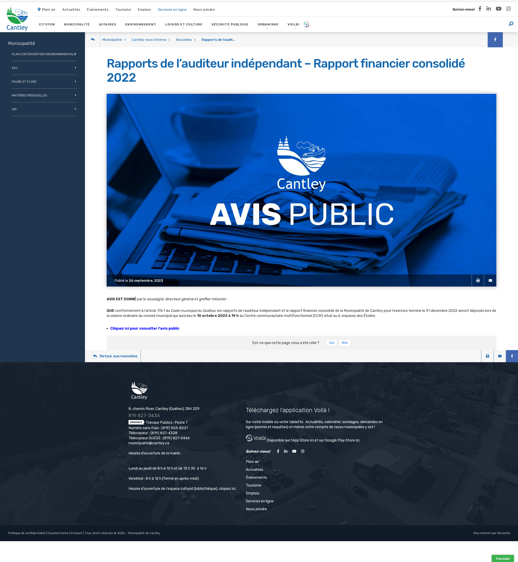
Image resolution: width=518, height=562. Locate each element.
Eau (15, 68)
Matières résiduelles (29, 95)
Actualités (254, 469)
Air (14, 109)
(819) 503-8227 (174, 428)
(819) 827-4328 (163, 433)
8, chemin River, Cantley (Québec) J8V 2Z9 (164, 408)
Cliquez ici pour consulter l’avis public (144, 328)
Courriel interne (58, 533)
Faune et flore (24, 82)
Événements (256, 477)
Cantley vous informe (149, 40)
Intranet (76, 533)
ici (233, 488)
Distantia (503, 533)
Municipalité (112, 40)
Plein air (252, 461)
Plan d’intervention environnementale (44, 54)
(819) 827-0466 (176, 438)
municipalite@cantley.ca (148, 443)
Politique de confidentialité (26, 533)
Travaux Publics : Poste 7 (166, 422)
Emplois (252, 493)
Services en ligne (260, 501)
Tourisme (253, 485)
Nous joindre (256, 509)
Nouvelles (184, 40)
